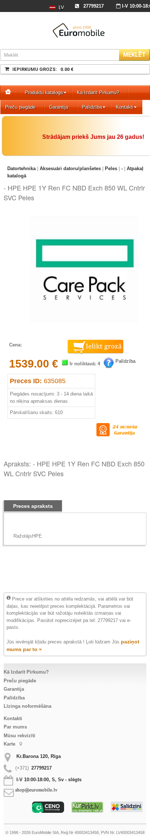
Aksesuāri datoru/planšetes (70, 168)
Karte (10, 744)
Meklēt (134, 54)
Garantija (58, 107)
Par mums (15, 727)
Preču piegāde (20, 107)
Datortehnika (21, 168)
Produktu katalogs (44, 92)
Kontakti (124, 107)
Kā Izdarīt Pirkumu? (98, 92)
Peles (111, 168)
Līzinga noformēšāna (27, 706)
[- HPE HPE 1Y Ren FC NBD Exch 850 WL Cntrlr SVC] (84, 217)
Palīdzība (92, 107)
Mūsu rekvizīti (19, 735)
